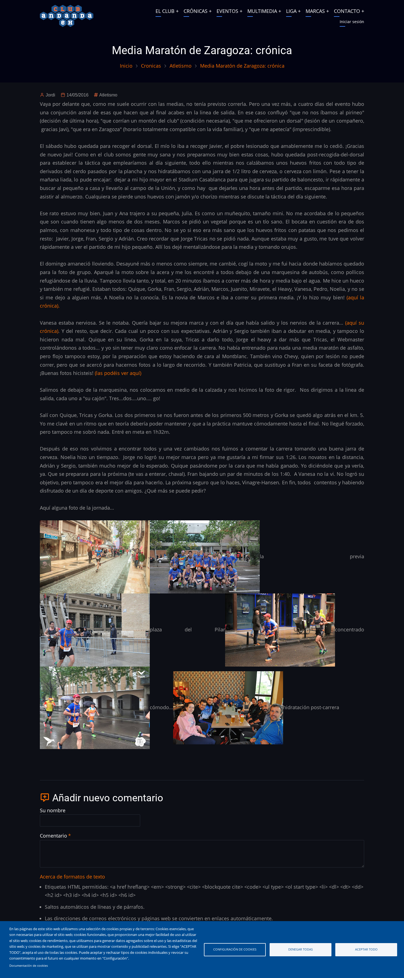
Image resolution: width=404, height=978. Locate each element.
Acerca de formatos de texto (72, 876)
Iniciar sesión (352, 21)
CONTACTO (347, 11)
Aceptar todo (366, 949)
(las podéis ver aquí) (119, 373)
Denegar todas (300, 949)
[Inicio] (66, 15)
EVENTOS (227, 11)
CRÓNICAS (195, 11)
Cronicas (151, 65)
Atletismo (181, 65)
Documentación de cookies (28, 966)
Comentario (53, 835)
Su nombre (52, 810)
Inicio (126, 65)
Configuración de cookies (234, 949)
